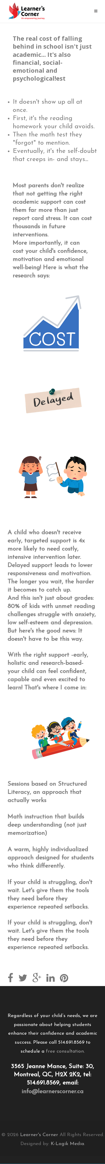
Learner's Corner (39, 1135)
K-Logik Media (67, 1143)
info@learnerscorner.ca (53, 1091)
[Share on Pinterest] (64, 979)
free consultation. (65, 1051)
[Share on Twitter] (22, 979)
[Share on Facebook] (10, 979)
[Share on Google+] (36, 979)
